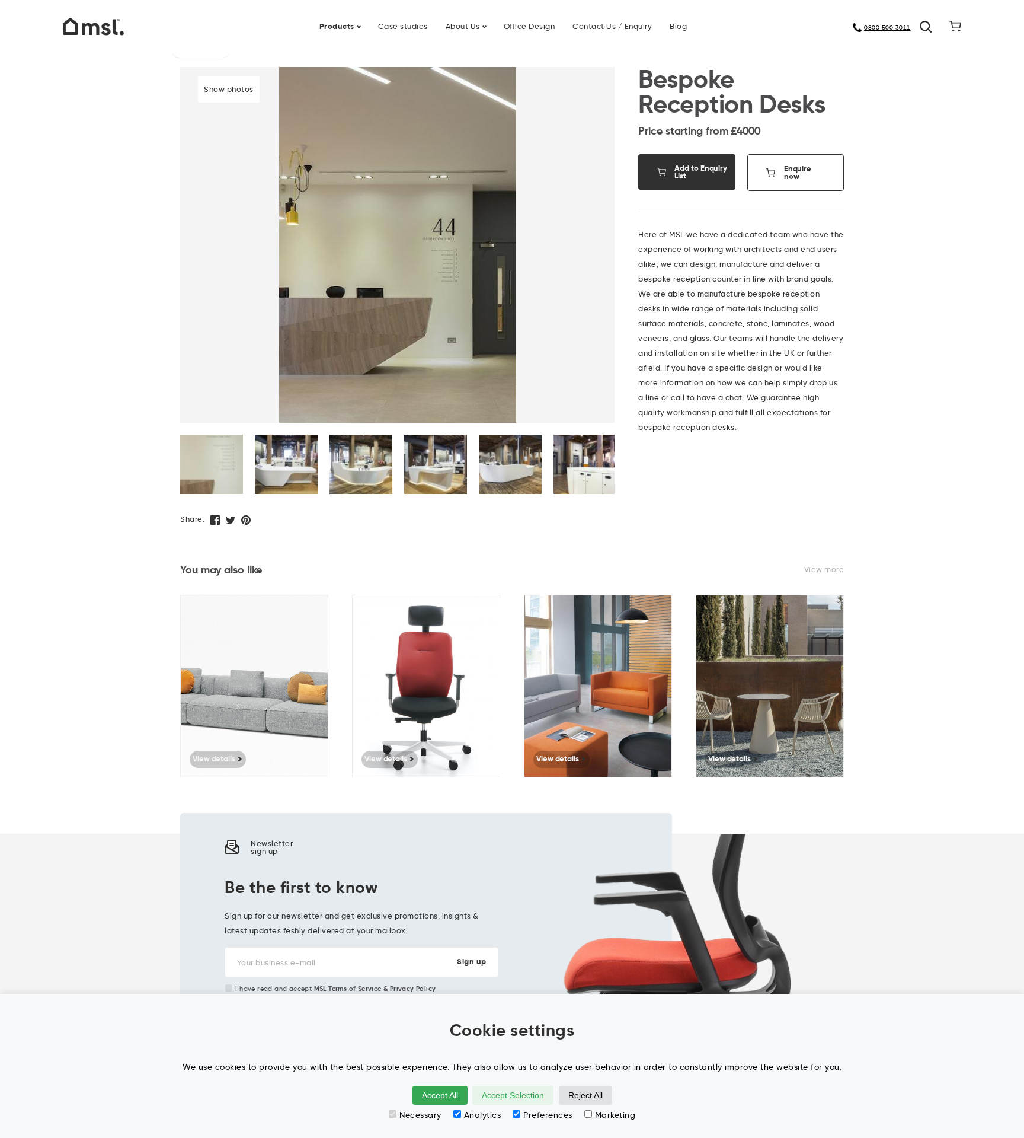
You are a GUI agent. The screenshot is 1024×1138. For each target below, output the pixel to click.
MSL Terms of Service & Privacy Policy (375, 988)
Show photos (229, 89)
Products (336, 26)
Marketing (615, 1115)
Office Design (529, 26)
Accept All (440, 1095)
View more (824, 569)
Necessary (420, 1115)
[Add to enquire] (325, 613)
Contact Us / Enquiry (612, 26)
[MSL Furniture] (93, 25)
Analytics (482, 1115)
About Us (463, 26)
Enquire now (797, 172)
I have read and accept (335, 988)
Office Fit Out (547, 19)
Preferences (547, 1115)
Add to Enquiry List (700, 172)
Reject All (585, 1095)
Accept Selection (513, 1095)
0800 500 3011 (887, 27)
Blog (678, 26)
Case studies (403, 26)
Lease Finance (434, 19)
